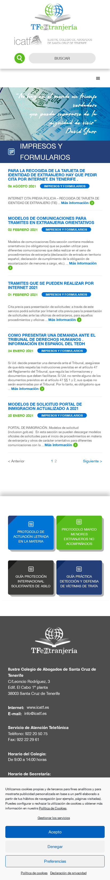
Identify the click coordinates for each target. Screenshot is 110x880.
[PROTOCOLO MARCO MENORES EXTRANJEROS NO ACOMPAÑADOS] (79, 519)
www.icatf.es (38, 707)
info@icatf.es (35, 713)
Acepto (55, 832)
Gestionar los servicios (54, 818)
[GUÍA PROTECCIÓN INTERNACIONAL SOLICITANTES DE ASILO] (31, 563)
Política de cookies (34, 873)
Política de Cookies (52, 808)
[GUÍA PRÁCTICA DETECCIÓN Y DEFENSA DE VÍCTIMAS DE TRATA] (79, 563)
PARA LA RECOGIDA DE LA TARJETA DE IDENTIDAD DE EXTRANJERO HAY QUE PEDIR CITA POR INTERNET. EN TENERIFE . (52, 174)
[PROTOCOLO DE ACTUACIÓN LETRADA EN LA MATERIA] (31, 519)
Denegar (55, 846)
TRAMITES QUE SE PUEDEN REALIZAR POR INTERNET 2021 (51, 285)
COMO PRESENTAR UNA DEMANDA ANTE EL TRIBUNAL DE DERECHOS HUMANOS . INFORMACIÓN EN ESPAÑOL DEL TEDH (52, 339)
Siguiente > (92, 461)
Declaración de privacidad (68, 873)
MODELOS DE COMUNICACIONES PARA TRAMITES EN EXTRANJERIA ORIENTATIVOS (51, 220)
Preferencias (55, 861)
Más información (75, 203)
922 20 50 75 (36, 733)
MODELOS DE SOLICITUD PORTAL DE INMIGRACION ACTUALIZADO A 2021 (45, 406)
